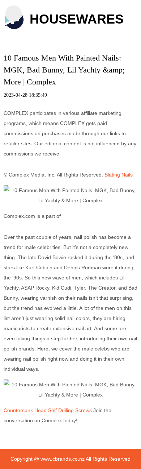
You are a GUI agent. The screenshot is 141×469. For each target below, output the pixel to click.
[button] (13, 13)
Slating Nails (118, 175)
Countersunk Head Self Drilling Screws (48, 410)
